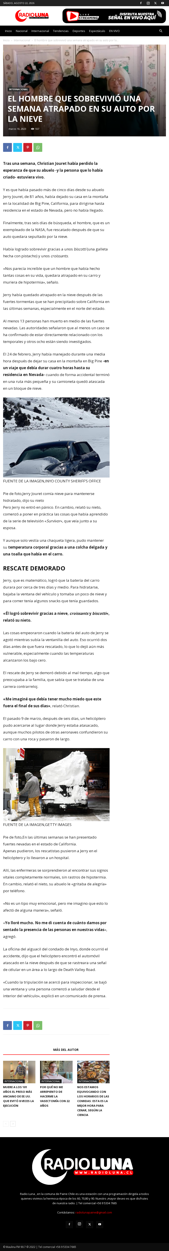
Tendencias (61, 31)
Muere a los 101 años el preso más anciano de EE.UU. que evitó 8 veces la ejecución (18, 1096)
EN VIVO (114, 31)
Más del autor (66, 1050)
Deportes (79, 31)
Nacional (22, 31)
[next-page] (13, 1124)
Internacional (40, 31)
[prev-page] (6, 1124)
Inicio (8, 31)
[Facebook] (141, 3)
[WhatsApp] (37, 147)
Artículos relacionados (27, 1050)
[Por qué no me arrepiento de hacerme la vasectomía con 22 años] (56, 1072)
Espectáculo (97, 31)
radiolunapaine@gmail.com (93, 1212)
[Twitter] (155, 3)
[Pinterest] (27, 147)
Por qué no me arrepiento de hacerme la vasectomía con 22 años (55, 1096)
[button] (160, 31)
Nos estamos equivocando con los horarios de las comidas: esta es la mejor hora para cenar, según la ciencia (93, 1101)
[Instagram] (148, 3)
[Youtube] (162, 3)
